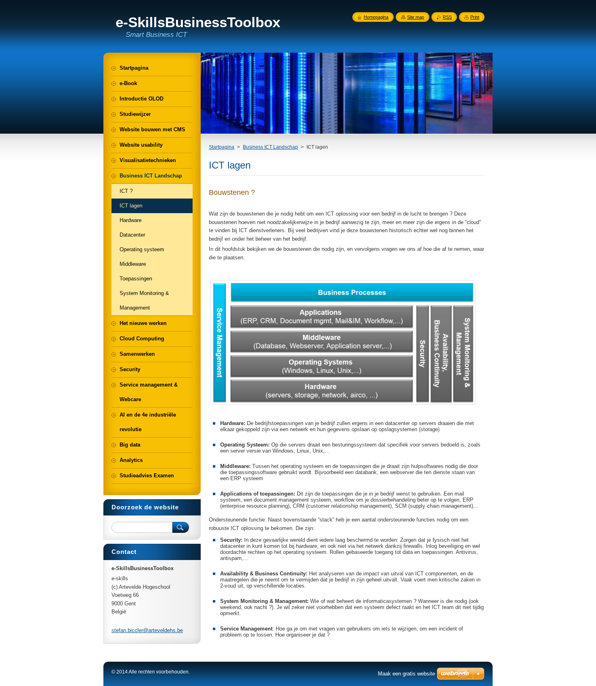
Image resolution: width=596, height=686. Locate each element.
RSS (447, 17)
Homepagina (376, 17)
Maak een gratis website (406, 674)
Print (474, 17)
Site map (415, 17)
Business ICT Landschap (270, 147)
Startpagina (221, 147)
